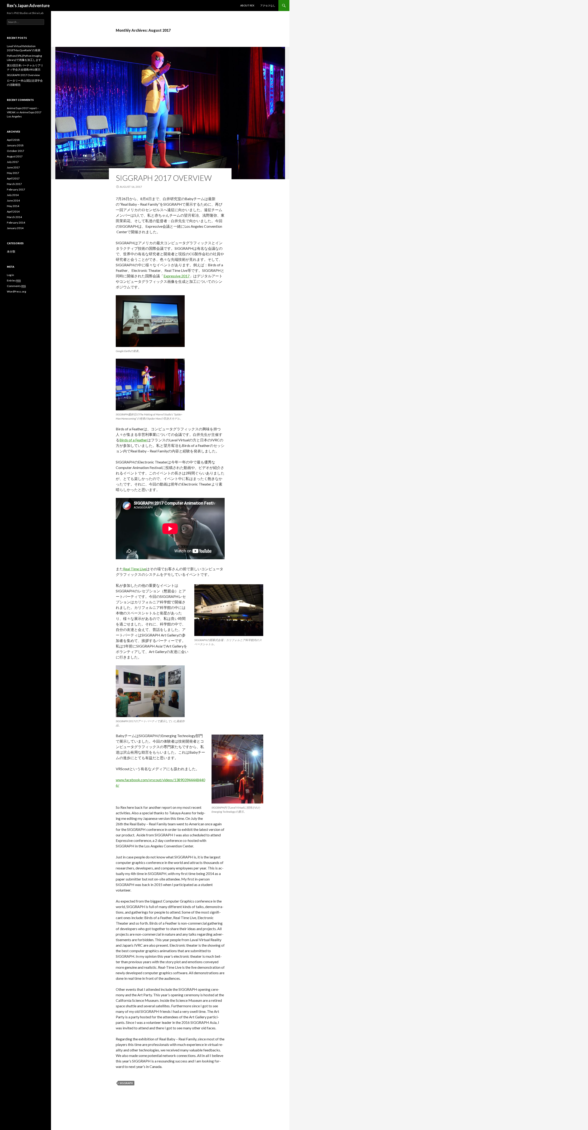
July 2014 (13, 195)
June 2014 (13, 200)
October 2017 (15, 151)
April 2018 (13, 140)
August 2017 (15, 156)
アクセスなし (267, 5)
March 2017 (14, 184)
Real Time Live (134, 569)
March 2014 (14, 217)
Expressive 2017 (176, 276)
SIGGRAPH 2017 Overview (164, 177)
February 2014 (16, 222)
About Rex (247, 5)
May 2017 (13, 173)
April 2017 (13, 178)
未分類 (11, 251)
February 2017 (16, 189)
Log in (10, 275)
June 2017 (13, 167)
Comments (16, 286)
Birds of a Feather (133, 440)
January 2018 (15, 145)
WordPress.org (16, 291)
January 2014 (15, 228)
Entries (14, 280)
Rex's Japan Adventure (28, 5)
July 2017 (13, 162)
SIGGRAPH (126, 1083)
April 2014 (13, 211)
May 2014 (13, 206)
